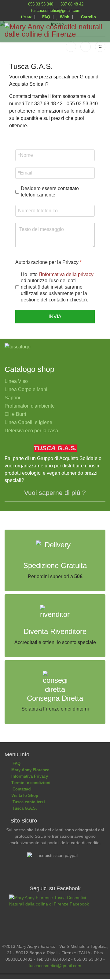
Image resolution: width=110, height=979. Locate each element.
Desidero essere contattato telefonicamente (50, 191)
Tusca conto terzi (27, 802)
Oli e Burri (15, 414)
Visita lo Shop (24, 795)
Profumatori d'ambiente (30, 406)
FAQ (45, 17)
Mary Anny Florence (29, 770)
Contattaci (20, 789)
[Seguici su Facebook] (55, 914)
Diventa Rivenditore (55, 631)
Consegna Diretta (55, 698)
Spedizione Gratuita (55, 565)
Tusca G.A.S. (23, 808)
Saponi (12, 397)
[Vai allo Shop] (55, 347)
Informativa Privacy (29, 776)
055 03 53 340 (40, 4)
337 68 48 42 (72, 4)
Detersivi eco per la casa (31, 430)
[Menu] (101, 48)
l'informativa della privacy (66, 274)
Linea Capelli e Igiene (28, 422)
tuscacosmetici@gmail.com (55, 11)
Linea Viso (16, 381)
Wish (63, 17)
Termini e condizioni (30, 782)
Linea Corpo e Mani (26, 389)
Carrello (87, 17)
